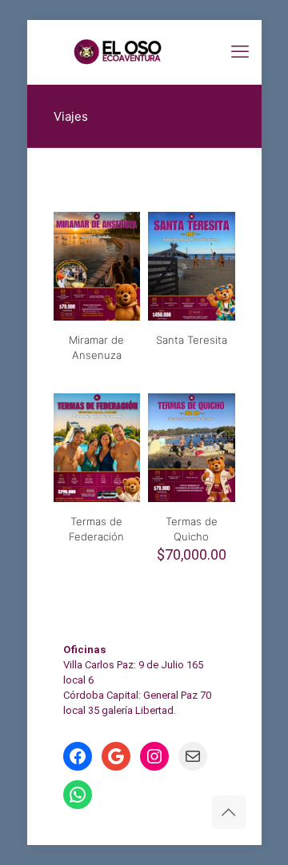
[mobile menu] (240, 52)
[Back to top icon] (229, 812)
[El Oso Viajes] (144, 52)
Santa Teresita (191, 339)
